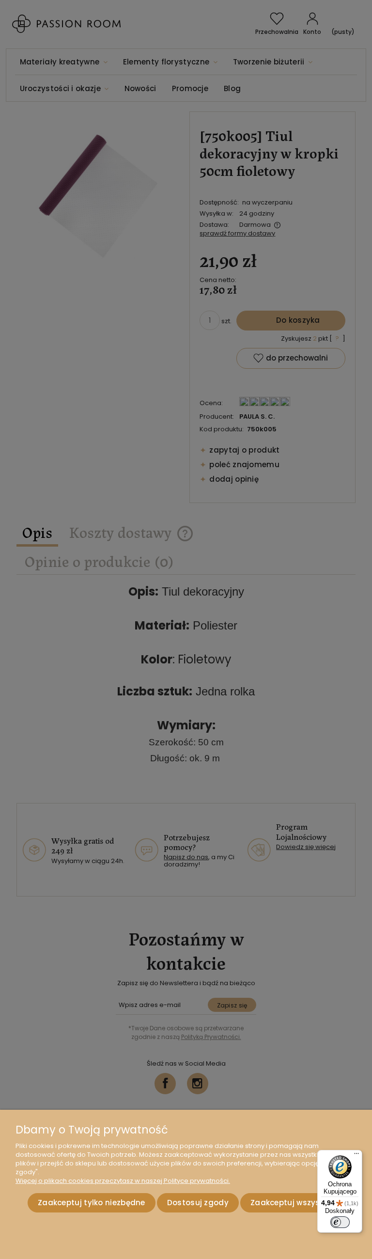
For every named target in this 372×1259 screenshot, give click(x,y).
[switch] (340, 1222)
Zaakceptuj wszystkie (292, 1202)
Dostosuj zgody (198, 1202)
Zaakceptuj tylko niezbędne (91, 1202)
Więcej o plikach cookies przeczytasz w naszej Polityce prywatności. (123, 1180)
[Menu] (356, 1156)
